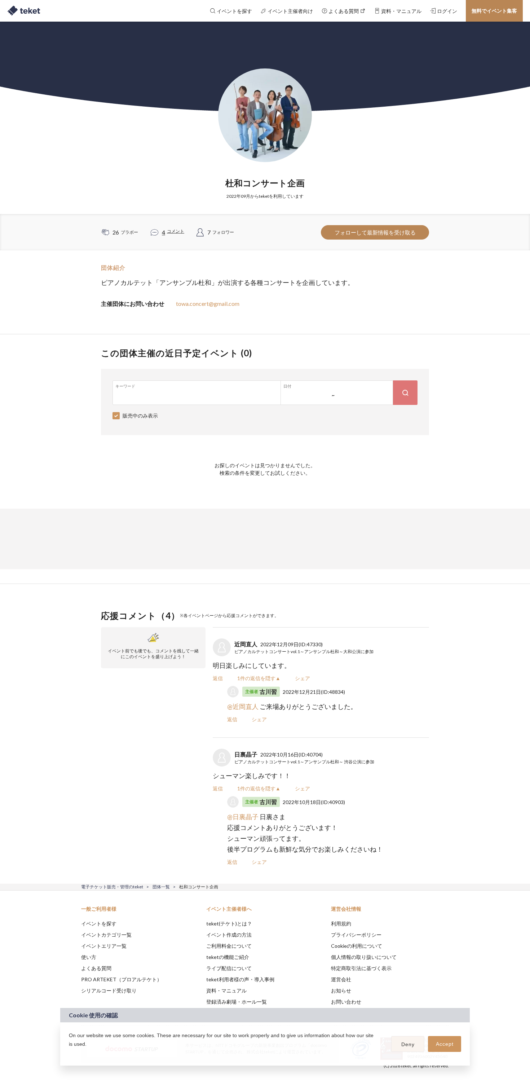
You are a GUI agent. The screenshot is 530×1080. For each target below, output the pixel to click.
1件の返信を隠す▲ (259, 678)
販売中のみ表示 (140, 415)
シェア (302, 678)
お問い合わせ (346, 1002)
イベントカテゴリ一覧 (106, 935)
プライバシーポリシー (356, 935)
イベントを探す (98, 923)
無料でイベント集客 (494, 11)
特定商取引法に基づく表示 (361, 968)
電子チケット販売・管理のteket (112, 886)
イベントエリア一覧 (104, 946)
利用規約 (341, 923)
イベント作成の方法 (229, 935)
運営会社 (341, 979)
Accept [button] (445, 1044)
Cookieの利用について (356, 946)
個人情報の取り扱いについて (364, 957)
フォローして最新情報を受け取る (375, 232)
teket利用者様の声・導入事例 (240, 979)
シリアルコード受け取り (109, 990)
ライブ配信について (229, 968)
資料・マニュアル (226, 990)
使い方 (88, 957)
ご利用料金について (229, 946)
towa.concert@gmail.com (207, 303)
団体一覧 (161, 886)
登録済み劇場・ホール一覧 (236, 1002)
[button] (70, 1053)
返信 (218, 678)
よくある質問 (96, 968)
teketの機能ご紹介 (227, 957)
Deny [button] (408, 1044)
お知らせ (341, 990)
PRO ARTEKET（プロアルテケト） (121, 979)
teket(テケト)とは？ (229, 923)
